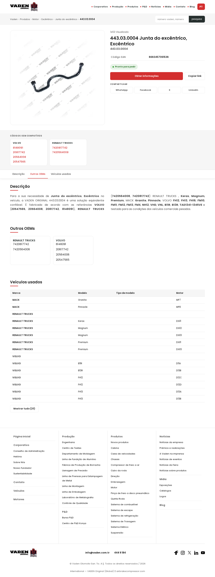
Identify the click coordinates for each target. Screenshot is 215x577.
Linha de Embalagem (74, 491)
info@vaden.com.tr (97, 552)
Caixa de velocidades (123, 453)
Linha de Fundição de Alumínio (79, 459)
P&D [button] (144, 6)
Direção (115, 476)
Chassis (115, 459)
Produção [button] (117, 6)
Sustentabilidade (22, 473)
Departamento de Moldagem (78, 453)
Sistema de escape (122, 510)
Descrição (18, 174)
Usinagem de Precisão (75, 470)
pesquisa (197, 19)
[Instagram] (183, 553)
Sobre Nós (19, 462)
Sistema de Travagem (123, 521)
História (17, 456)
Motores (18, 499)
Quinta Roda (118, 498)
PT (201, 6)
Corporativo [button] (101, 6)
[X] (189, 552)
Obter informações (147, 76)
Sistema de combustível (124, 504)
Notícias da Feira (169, 465)
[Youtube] (203, 552)
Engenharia (68, 442)
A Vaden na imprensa (172, 453)
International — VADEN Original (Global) (92, 571)
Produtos (132, 6)
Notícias (156, 6)
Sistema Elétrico (119, 527)
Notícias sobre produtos (173, 470)
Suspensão (117, 532)
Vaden (13, 19)
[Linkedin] (196, 553)
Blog (192, 6)
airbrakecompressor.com (130, 571)
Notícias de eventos (171, 459)
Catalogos (165, 490)
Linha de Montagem (73, 486)
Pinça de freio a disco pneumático (130, 493)
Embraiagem (118, 482)
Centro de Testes (71, 448)
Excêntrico (47, 19)
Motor (35, 19)
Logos (163, 496)
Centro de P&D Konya (74, 523)
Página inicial (21, 436)
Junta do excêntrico (66, 19)
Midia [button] (168, 6)
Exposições (166, 485)
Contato (180, 6)
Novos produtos (119, 442)
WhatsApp (122, 90)
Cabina (115, 448)
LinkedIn (193, 90)
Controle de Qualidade (75, 503)
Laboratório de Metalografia (77, 497)
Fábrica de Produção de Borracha (81, 465)
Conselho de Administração (29, 451)
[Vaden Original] (24, 6)
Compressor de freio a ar (125, 465)
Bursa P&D (68, 517)
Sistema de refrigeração (124, 515)
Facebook (145, 90)
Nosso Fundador (22, 468)
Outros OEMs (37, 174)
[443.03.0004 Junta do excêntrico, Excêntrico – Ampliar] (57, 77)
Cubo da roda (119, 470)
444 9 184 (120, 552)
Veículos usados (61, 174)
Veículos (18, 490)
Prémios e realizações (172, 448)
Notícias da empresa (171, 442)
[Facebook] (176, 553)
